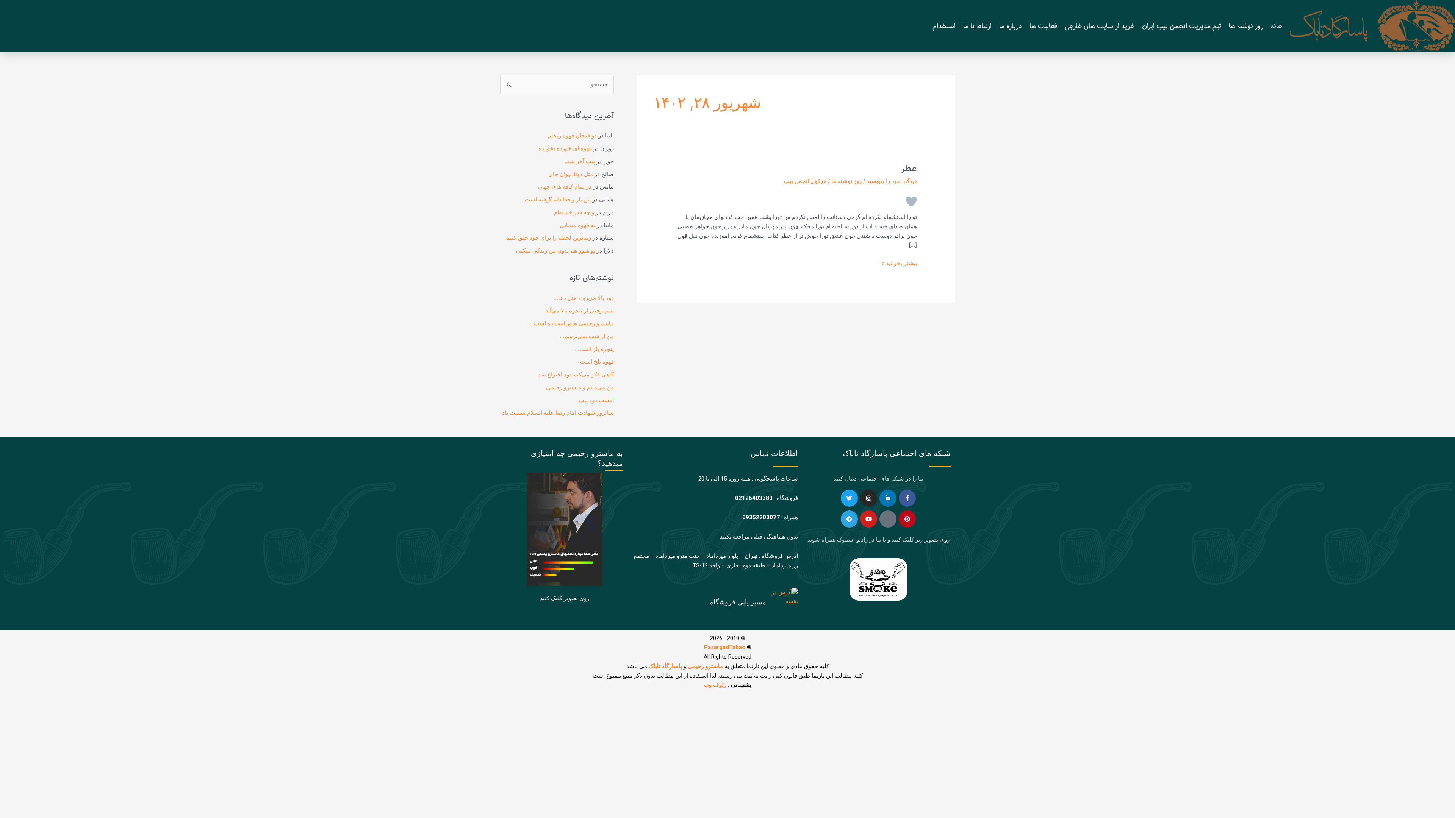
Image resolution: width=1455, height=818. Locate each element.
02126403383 (754, 498)
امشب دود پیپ (596, 400)
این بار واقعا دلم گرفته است (558, 199)
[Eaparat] (887, 519)
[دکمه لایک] (911, 201)
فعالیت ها (1043, 26)
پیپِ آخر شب (579, 161)
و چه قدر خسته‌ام (574, 212)
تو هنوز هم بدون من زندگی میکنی (555, 250)
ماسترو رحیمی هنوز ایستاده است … (571, 323)
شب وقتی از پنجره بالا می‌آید (579, 310)
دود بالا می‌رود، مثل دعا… (584, 297)
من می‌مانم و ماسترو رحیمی (580, 387)
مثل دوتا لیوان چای (570, 174)
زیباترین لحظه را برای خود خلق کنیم (548, 237)
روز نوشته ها (1246, 26)
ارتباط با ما (977, 26)
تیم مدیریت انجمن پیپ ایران (1181, 26)
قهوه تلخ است (597, 361)
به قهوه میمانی (577, 225)
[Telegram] (849, 519)
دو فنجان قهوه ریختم (572, 135)
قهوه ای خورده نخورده (565, 148)
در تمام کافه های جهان (564, 186)
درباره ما (1010, 26)
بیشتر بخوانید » (899, 263)
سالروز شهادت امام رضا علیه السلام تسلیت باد (558, 412)
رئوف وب (715, 684)
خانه (1276, 26)
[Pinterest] (907, 519)
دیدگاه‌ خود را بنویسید (892, 180)
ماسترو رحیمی (705, 666)
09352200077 (761, 517)
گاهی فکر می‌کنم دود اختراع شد (576, 374)
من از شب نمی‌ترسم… (587, 336)
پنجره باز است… (594, 349)
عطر (908, 168)
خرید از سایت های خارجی (1099, 26)
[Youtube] (868, 519)
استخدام (944, 26)
